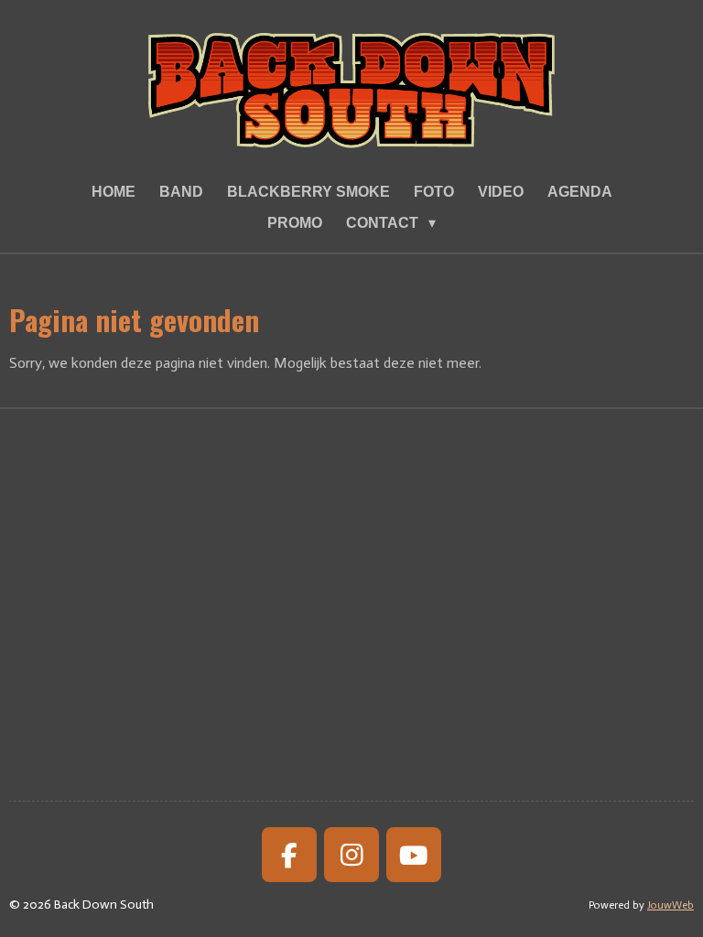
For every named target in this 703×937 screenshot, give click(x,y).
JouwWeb (670, 905)
